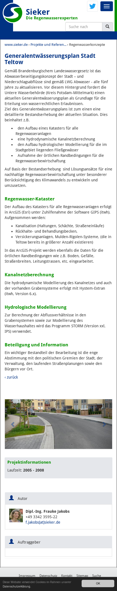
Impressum (27, 576)
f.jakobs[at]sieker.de (43, 522)
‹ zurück (11, 377)
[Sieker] (13, 13)
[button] (13, 424)
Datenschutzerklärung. (17, 586)
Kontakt (66, 576)
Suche (96, 576)
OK (98, 583)
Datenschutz (48, 576)
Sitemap (82, 576)
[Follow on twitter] (92, 6)
